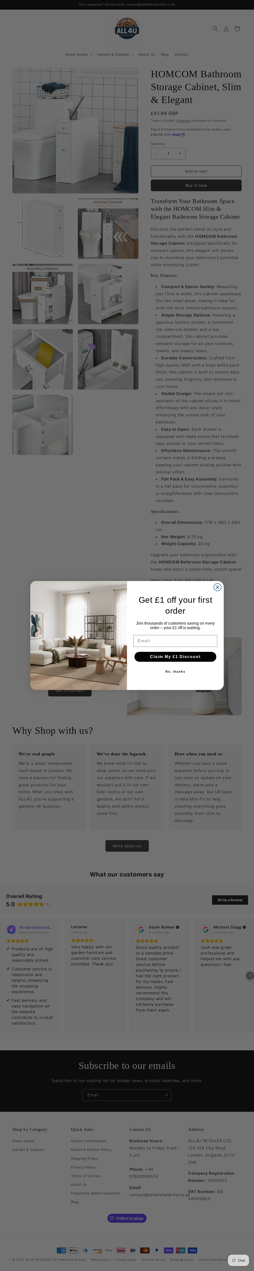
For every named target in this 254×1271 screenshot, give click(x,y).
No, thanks (175, 671)
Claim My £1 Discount (175, 657)
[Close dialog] (217, 587)
